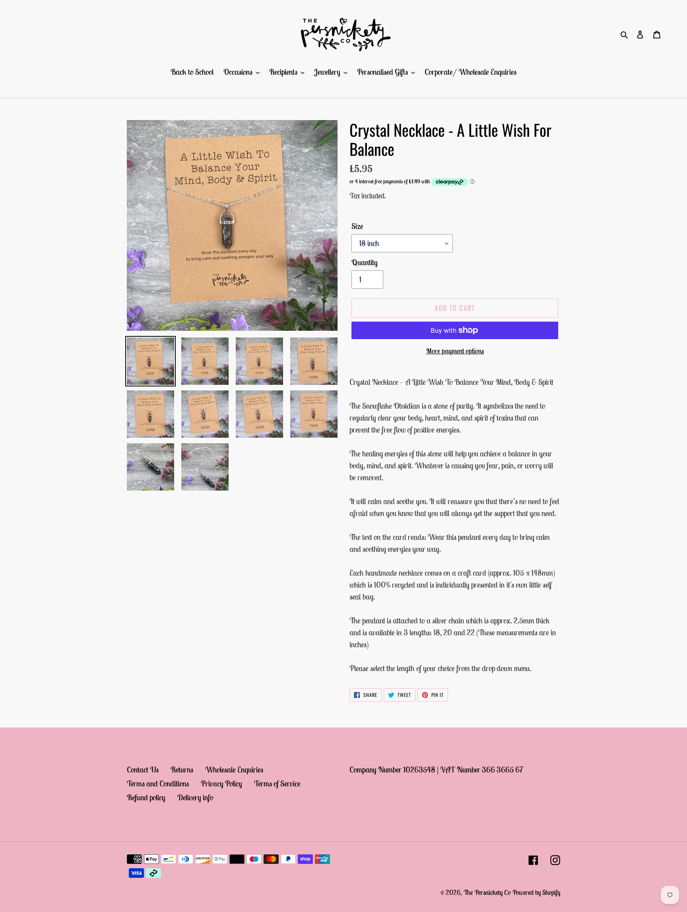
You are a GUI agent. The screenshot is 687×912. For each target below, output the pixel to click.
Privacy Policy (221, 783)
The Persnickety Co (488, 892)
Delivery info (195, 797)
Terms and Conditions (158, 783)
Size (357, 226)
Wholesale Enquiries (234, 769)
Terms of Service (277, 783)
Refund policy (146, 797)
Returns (182, 769)
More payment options (455, 350)
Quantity (364, 262)
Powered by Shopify (536, 892)
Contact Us (143, 769)
